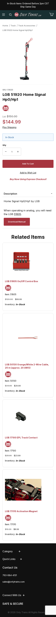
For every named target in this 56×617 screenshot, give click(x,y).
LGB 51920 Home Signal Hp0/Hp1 (17, 30)
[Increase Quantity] (18, 152)
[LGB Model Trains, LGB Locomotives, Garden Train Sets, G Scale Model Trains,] (28, 15)
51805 (17, 214)
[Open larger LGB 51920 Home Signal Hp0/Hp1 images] (28, 59)
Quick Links (8, 559)
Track (13, 25)
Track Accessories (26, 25)
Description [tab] (10, 193)
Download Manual (17, 221)
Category (7, 551)
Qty (4, 145)
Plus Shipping (9, 127)
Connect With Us (11, 595)
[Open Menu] (3, 14)
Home (5, 25)
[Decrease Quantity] (6, 152)
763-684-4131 (9, 575)
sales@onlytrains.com (13, 581)
